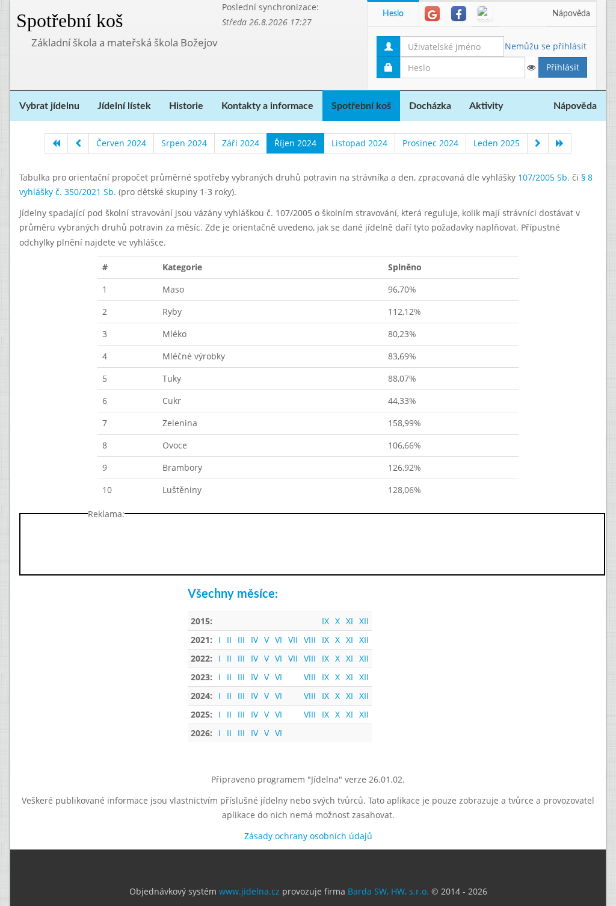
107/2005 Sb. (544, 177)
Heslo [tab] (393, 14)
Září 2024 (240, 143)
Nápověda (571, 14)
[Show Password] (530, 67)
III (241, 639)
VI (278, 639)
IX (325, 621)
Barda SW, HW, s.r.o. (388, 891)
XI (349, 621)
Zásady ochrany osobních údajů (308, 836)
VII (293, 639)
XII (364, 621)
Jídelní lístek (124, 106)
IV (254, 639)
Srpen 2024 (184, 143)
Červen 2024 (121, 143)
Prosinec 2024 (430, 143)
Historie (186, 106)
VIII (310, 639)
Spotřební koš (69, 20)
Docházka (430, 106)
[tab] (432, 13)
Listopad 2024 (359, 143)
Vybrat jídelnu (49, 106)
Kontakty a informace (267, 106)
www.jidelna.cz (249, 891)
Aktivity (486, 106)
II (229, 639)
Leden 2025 (496, 143)
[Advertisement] (312, 547)
